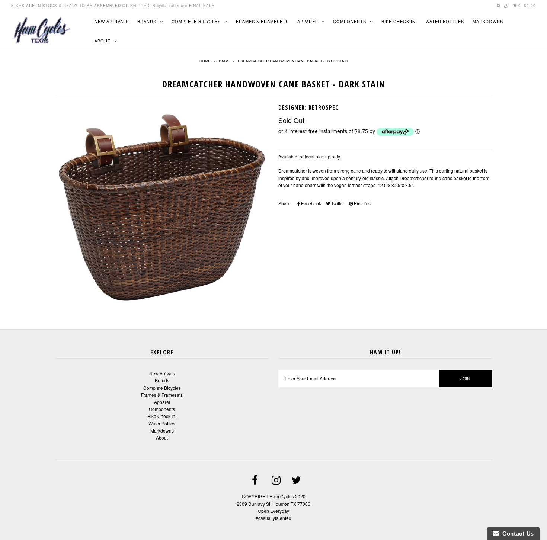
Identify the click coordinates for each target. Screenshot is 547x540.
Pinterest (362, 203)
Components (349, 21)
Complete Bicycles (196, 21)
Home (205, 61)
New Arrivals (112, 21)
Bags (224, 61)
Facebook (310, 203)
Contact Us (516, 533)
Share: (285, 203)
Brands (146, 21)
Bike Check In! (399, 21)
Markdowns (488, 21)
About (103, 41)
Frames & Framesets (262, 21)
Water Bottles (445, 21)
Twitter (337, 203)
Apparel (307, 21)
